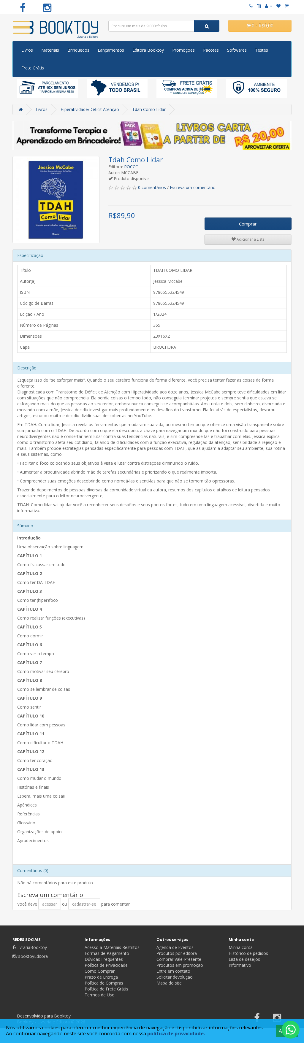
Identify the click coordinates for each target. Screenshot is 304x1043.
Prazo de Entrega (101, 977)
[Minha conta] (268, 6)
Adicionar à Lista (250, 239)
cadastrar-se (84, 904)
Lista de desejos (244, 959)
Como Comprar (100, 971)
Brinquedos (78, 50)
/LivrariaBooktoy (31, 947)
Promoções (183, 50)
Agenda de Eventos (175, 947)
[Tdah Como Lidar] (55, 199)
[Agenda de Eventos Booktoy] (259, 6)
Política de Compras (104, 983)
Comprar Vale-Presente (178, 959)
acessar (49, 904)
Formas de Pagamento (107, 953)
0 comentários (152, 187)
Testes (261, 50)
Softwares (237, 50)
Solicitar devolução (174, 977)
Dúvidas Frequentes (104, 959)
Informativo (240, 965)
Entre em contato (173, 971)
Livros (27, 50)
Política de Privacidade (106, 965)
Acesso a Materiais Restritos (112, 947)
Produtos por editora (176, 953)
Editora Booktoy (148, 50)
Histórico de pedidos (248, 953)
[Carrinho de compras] (287, 6)
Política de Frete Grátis (106, 989)
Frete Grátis (32, 68)
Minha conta (241, 947)
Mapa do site (169, 983)
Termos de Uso (100, 995)
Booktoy (62, 1016)
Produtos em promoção (179, 965)
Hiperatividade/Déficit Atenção (90, 109)
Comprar (248, 224)
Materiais (50, 50)
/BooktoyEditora (32, 956)
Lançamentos (111, 50)
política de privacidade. (176, 1033)
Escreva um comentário (193, 187)
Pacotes (211, 50)
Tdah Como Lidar (149, 109)
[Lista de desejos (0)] (278, 6)
